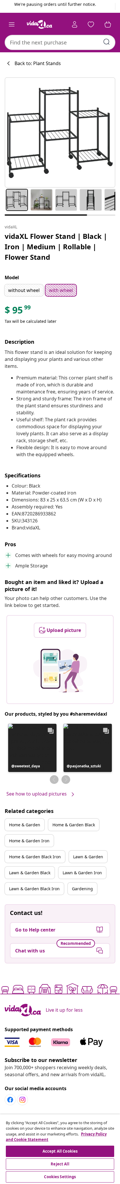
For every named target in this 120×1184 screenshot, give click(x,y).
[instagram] (22, 1100)
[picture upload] (60, 670)
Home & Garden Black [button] (73, 824)
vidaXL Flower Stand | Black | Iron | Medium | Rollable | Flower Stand (56, 246)
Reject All (60, 1164)
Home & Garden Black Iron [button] (35, 856)
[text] (18, 311)
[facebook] (10, 1100)
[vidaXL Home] (39, 24)
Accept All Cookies (60, 1151)
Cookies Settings (60, 1176)
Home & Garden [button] (24, 824)
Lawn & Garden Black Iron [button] (34, 888)
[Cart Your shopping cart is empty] (108, 24)
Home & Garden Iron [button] (29, 840)
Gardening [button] (82, 888)
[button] (32, 748)
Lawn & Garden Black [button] (29, 872)
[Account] (74, 24)
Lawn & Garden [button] (88, 856)
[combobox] (60, 42)
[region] (60, 1149)
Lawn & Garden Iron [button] (82, 872)
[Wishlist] (90, 24)
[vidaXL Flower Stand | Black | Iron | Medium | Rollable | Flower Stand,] (60, 132)
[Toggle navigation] (12, 24)
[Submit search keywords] (106, 41)
